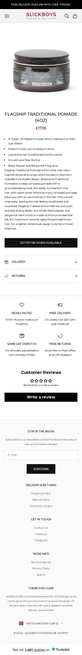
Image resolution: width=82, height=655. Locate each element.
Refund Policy (41, 499)
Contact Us (41, 527)
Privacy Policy (41, 568)
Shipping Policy (41, 493)
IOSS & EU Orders (41, 506)
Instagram (41, 540)
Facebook (41, 534)
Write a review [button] (41, 397)
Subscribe (41, 469)
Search (41, 574)
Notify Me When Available (41, 242)
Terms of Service (41, 562)
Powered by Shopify (53, 633)
